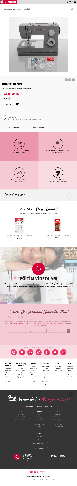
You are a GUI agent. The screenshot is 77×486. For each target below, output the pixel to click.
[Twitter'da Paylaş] (69, 79)
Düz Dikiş (21, 375)
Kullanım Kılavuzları (58, 419)
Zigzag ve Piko (21, 377)
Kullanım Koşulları (20, 414)
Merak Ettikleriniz (58, 426)
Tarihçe (39, 417)
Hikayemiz (39, 414)
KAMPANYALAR (48, 407)
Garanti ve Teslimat (20, 419)
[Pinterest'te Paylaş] (73, 79)
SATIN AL (8, 104)
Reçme (21, 368)
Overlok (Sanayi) (21, 371)
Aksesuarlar (58, 371)
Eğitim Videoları (58, 424)
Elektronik (8, 368)
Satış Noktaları (58, 414)
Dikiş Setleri (45, 371)
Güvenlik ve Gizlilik (20, 417)
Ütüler (33, 366)
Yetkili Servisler (58, 417)
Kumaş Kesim (21, 373)
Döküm (8, 379)
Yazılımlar (58, 421)
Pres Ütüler (33, 368)
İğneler (46, 377)
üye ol (71, 394)
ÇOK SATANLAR (29, 407)
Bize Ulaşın (39, 436)
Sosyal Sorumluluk (39, 424)
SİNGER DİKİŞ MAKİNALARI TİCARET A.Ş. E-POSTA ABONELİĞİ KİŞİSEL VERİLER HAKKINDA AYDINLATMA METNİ (38, 323)
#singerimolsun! (55, 399)
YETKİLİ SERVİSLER (38, 127)
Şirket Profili (39, 419)
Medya (39, 426)
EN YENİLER (39, 407)
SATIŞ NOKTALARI (14, 127)
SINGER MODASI (39, 448)
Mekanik (7, 381)
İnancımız (39, 421)
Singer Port (39, 439)
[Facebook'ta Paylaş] (66, 79)
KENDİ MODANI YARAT (39, 443)
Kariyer (39, 429)
